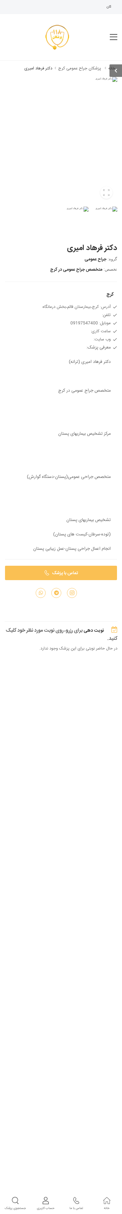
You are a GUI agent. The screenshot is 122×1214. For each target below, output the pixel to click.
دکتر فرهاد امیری (38, 68)
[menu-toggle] (113, 37)
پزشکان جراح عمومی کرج (79, 68)
